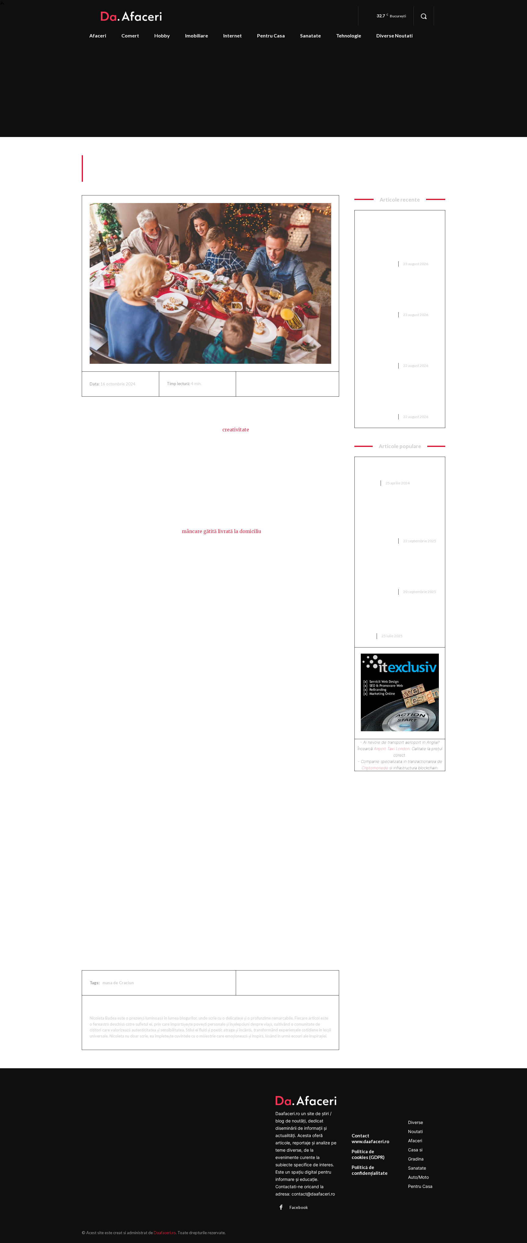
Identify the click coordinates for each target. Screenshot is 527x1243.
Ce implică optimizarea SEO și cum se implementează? (396, 470)
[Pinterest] (278, 384)
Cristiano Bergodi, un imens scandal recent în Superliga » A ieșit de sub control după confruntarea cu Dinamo (398, 345)
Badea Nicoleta (111, 1006)
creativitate (235, 430)
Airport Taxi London (392, 748)
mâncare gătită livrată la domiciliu (221, 531)
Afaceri (438, 178)
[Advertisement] (263, 91)
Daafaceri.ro (165, 1232)
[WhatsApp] (292, 384)
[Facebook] (250, 384)
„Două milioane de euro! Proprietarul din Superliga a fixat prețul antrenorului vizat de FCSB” (397, 571)
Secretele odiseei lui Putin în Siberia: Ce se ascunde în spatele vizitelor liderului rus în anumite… (399, 294)
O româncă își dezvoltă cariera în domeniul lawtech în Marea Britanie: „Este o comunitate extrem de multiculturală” (398, 396)
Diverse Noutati (377, 264)
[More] (306, 384)
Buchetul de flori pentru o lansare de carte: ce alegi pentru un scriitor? (392, 619)
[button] (423, 16)
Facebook (298, 1207)
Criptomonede (375, 767)
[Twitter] (264, 384)
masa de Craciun (118, 982)
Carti (367, 636)
